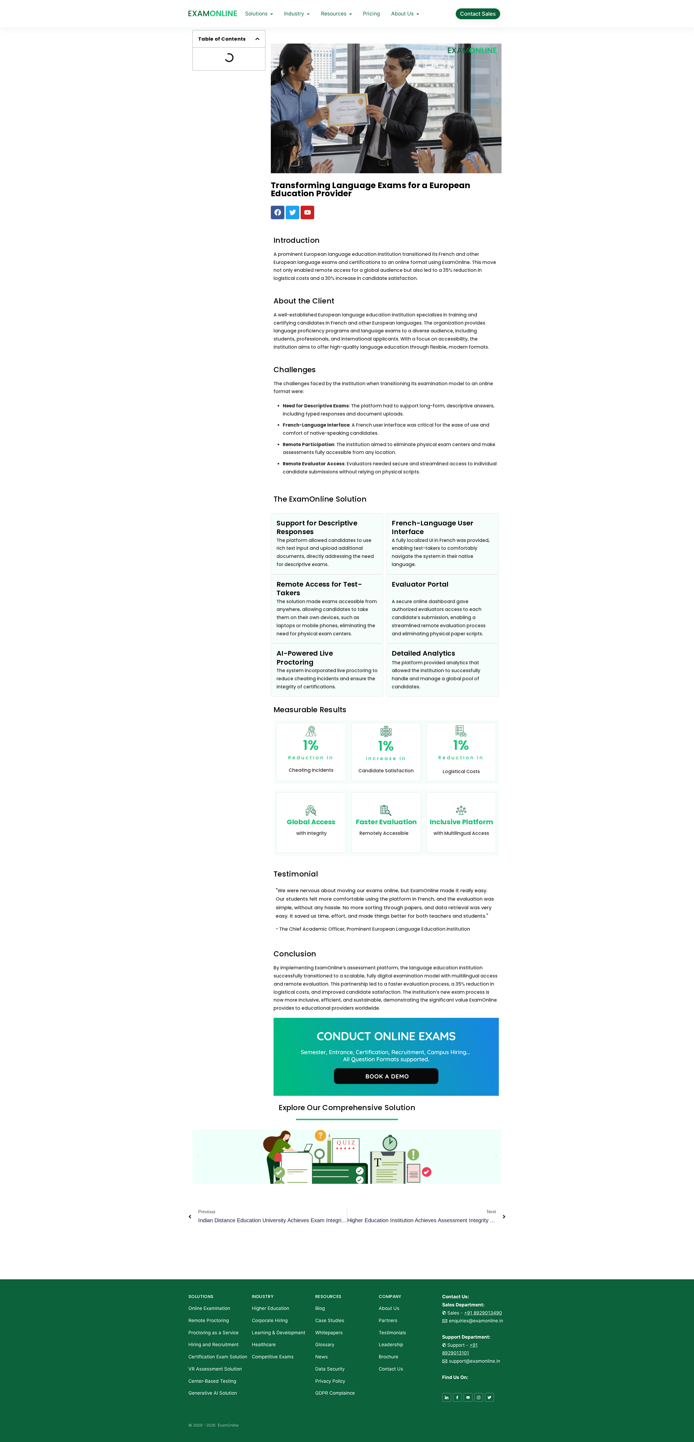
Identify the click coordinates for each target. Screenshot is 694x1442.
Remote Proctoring (208, 1320)
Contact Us (391, 1369)
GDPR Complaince (335, 1393)
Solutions (256, 14)
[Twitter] (489, 1397)
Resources (333, 14)
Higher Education (270, 1308)
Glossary (324, 1344)
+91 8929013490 (483, 1313)
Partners (388, 1320)
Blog (320, 1308)
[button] (257, 39)
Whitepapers (329, 1332)
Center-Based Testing (212, 1381)
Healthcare (264, 1344)
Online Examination (209, 1308)
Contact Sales (478, 14)
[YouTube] (468, 1397)
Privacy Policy (330, 1381)
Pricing (371, 14)
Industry (294, 14)
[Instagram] (478, 1397)
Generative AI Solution (212, 1393)
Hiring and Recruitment (213, 1344)
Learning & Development (278, 1332)
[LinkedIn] (446, 1397)
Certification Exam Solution (217, 1356)
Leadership (391, 1344)
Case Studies (329, 1320)
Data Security (330, 1369)
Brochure (388, 1356)
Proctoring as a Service (213, 1332)
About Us (402, 14)
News (321, 1356)
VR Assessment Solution (215, 1369)
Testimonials (392, 1332)
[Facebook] (457, 1397)
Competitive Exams (273, 1356)
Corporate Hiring (270, 1320)
